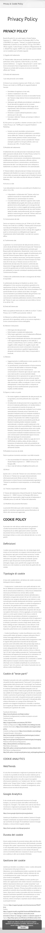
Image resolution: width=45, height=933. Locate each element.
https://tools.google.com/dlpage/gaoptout (16, 828)
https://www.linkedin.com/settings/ (30, 731)
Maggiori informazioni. (26, 925)
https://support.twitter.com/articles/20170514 (17, 722)
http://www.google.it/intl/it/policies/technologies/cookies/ (21, 735)
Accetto (23, 928)
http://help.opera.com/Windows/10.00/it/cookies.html (24, 918)
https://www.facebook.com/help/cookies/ (16, 714)
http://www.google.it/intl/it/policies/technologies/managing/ (22, 739)
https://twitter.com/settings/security (29, 725)
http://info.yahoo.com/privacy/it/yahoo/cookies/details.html (22, 748)
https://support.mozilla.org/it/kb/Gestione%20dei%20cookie (21, 911)
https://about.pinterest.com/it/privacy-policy (16, 744)
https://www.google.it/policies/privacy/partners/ (18, 813)
